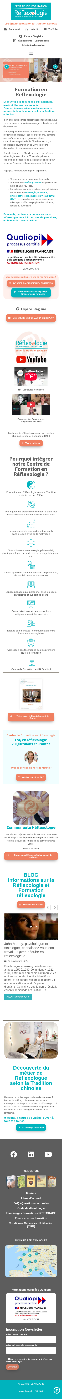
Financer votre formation (31, 1218)
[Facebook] (13, 1154)
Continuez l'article (18, 997)
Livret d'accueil (31, 1198)
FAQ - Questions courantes (31, 1203)
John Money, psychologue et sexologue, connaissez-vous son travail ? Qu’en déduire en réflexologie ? (29, 950)
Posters (31, 1193)
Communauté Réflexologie (31, 827)
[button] (31, 53)
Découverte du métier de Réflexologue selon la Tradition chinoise (31, 1078)
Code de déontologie (31, 1208)
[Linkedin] (31, 1154)
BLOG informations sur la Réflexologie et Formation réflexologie (31, 885)
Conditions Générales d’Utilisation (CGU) (31, 1225)
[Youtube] (48, 1154)
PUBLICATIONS (31, 1171)
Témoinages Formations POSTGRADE (31, 1213)
